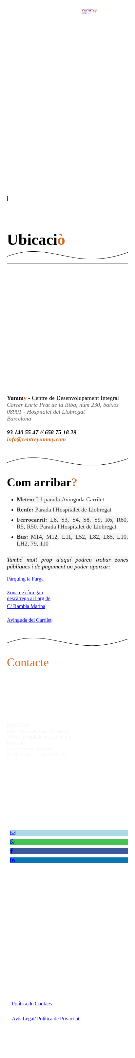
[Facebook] (11, 851)
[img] (89, 11)
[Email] (12, 832)
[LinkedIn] (12, 860)
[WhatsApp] (12, 842)
